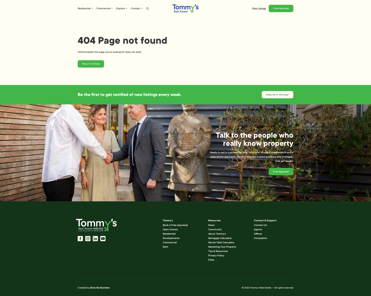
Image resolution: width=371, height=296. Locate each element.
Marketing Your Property (222, 246)
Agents (258, 229)
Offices (258, 233)
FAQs (211, 259)
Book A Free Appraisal (175, 225)
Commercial (103, 8)
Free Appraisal (281, 8)
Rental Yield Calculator (221, 242)
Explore (120, 8)
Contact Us (260, 225)
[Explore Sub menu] (126, 8)
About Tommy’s (217, 233)
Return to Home (91, 63)
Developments (171, 238)
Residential (84, 8)
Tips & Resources (218, 251)
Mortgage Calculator (220, 238)
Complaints (260, 238)
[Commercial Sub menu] (112, 8)
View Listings (259, 8)
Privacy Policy (216, 255)
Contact (135, 8)
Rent (165, 246)
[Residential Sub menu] (92, 8)
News (211, 225)
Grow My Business (100, 287)
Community (215, 229)
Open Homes (170, 229)
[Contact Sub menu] (142, 8)
